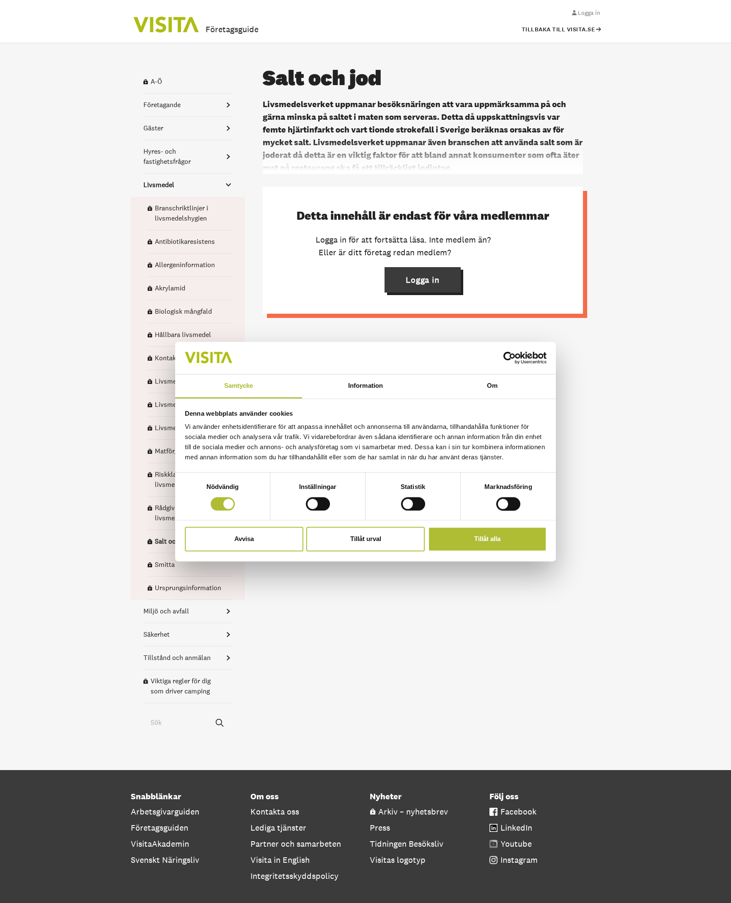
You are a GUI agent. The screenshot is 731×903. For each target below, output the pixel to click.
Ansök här (511, 239)
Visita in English (280, 859)
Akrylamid (170, 288)
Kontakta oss (274, 811)
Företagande (162, 104)
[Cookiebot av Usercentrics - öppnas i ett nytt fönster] (510, 357)
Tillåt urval (365, 539)
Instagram (519, 859)
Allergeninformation (185, 264)
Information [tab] (365, 385)
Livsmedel (158, 184)
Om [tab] (492, 385)
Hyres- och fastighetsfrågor (167, 156)
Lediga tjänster (278, 827)
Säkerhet (156, 634)
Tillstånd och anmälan (177, 657)
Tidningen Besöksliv (406, 843)
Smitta (165, 564)
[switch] (318, 504)
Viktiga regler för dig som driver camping (181, 686)
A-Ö (156, 81)
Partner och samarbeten (295, 843)
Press (380, 827)
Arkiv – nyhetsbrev (413, 811)
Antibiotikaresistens (185, 241)
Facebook (518, 811)
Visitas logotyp (398, 859)
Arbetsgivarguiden (165, 811)
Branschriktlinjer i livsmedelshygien (181, 213)
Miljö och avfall (166, 611)
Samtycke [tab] (238, 385)
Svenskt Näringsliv (165, 859)
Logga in (589, 13)
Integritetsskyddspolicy (294, 875)
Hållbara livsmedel (183, 334)
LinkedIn (516, 827)
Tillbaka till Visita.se (558, 29)
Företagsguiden (159, 827)
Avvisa (244, 539)
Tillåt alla (487, 539)
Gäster (153, 128)
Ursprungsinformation (188, 587)
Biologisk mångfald (183, 311)
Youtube (516, 843)
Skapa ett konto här (490, 252)
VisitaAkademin (160, 843)
